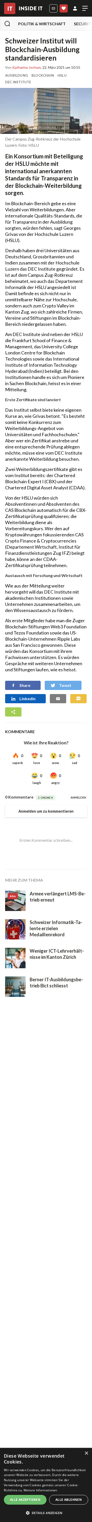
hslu (62, 75)
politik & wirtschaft (42, 23)
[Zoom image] (46, 111)
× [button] (86, 1453)
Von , (23, 67)
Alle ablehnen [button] (68, 1499)
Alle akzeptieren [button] (25, 1499)
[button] (46, 1513)
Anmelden (75, 8)
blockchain (42, 75)
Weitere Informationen (40, 1490)
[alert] (46, 1485)
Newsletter (53, 8)
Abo (64, 8)
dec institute (18, 82)
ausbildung (16, 75)
